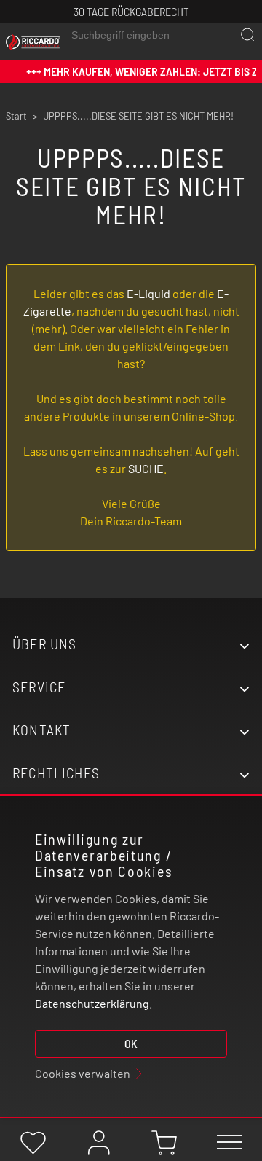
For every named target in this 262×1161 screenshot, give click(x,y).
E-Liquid (148, 293)
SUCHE (146, 468)
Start (16, 116)
